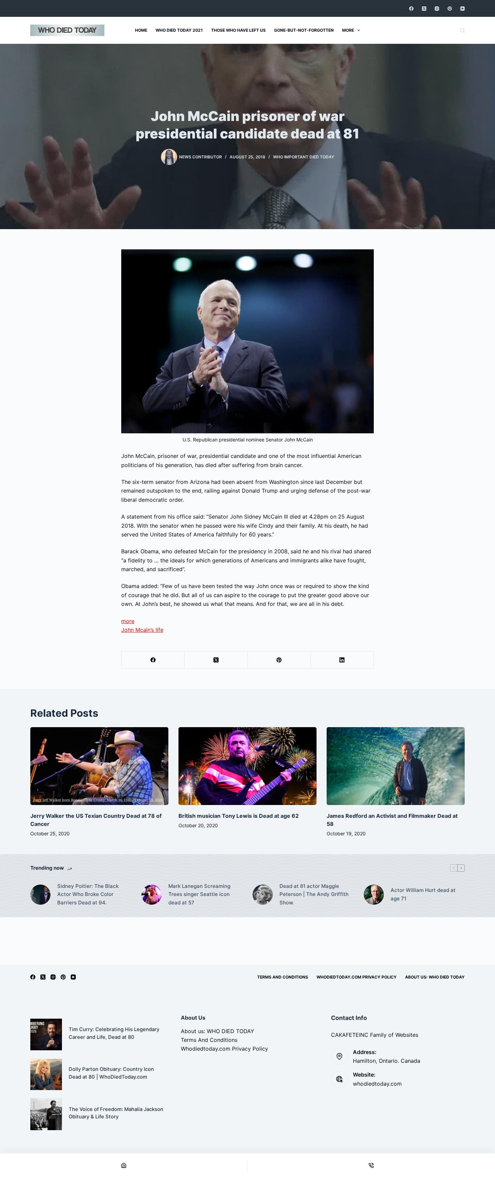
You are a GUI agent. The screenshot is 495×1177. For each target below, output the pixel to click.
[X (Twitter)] (424, 8)
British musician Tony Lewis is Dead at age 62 (238, 815)
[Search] (462, 30)
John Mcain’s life (142, 629)
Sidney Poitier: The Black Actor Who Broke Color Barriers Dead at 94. (88, 894)
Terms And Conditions (282, 977)
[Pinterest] (450, 8)
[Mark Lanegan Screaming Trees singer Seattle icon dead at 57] (151, 895)
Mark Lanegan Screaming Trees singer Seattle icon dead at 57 (199, 894)
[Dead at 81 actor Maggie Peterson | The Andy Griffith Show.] (263, 895)
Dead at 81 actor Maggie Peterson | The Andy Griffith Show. (314, 894)
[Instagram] (437, 8)
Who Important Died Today (303, 156)
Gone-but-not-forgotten (304, 30)
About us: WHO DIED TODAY (435, 977)
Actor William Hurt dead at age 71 (423, 894)
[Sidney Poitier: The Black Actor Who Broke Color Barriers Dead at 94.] (40, 895)
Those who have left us (238, 30)
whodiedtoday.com (377, 1083)
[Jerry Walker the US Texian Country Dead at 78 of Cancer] (99, 766)
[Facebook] (411, 8)
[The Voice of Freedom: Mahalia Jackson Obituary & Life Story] (46, 1114)
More (348, 30)
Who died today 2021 (179, 30)
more (127, 621)
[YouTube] (462, 8)
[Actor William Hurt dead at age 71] (374, 895)
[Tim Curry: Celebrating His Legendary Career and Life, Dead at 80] (46, 1034)
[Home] (123, 1165)
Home (141, 30)
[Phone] (371, 1165)
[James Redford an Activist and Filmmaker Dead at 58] (396, 766)
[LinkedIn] (342, 660)
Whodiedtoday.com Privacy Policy (357, 977)
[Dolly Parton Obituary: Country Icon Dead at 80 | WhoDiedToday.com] (46, 1074)
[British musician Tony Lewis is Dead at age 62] (247, 766)
